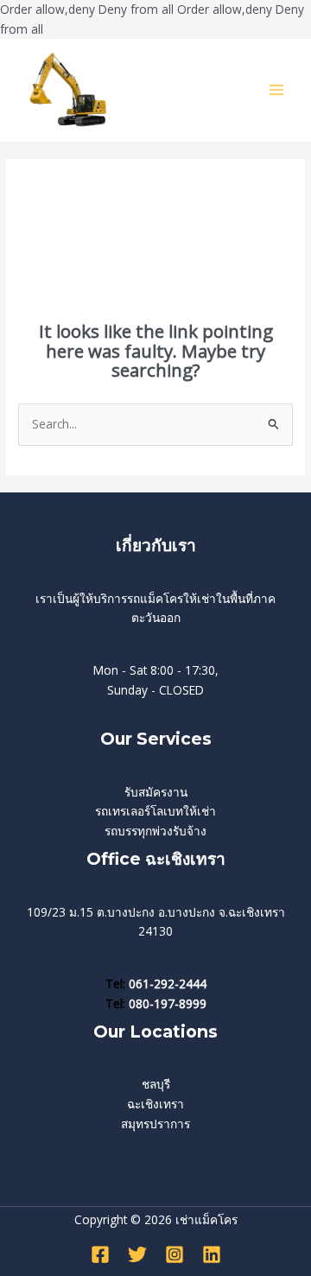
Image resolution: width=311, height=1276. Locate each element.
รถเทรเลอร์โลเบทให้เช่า (155, 811)
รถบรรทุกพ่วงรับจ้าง (155, 830)
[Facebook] (100, 1254)
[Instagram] (174, 1254)
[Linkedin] (211, 1254)
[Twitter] (137, 1254)
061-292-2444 (167, 983)
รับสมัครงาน (155, 792)
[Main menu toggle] (277, 90)
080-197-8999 (167, 1003)
